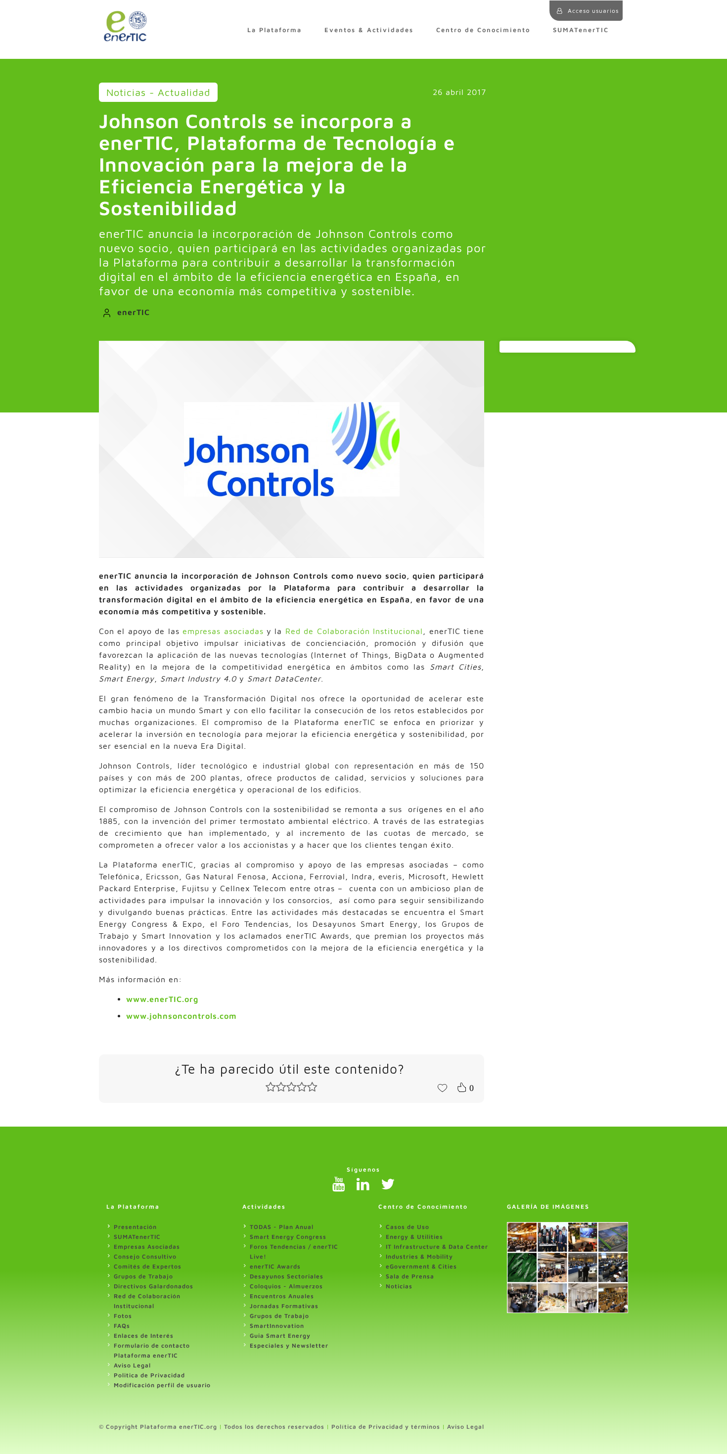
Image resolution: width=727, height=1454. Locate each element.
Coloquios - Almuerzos (286, 1286)
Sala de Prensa (410, 1276)
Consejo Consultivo (145, 1256)
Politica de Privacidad (149, 1375)
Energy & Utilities (414, 1236)
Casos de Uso (407, 1226)
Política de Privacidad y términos (385, 1426)
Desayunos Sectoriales (286, 1276)
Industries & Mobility (419, 1256)
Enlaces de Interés (144, 1335)
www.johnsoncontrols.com (181, 1015)
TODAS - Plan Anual (282, 1226)
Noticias (399, 1286)
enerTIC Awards (275, 1266)
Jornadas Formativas (284, 1306)
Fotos (123, 1315)
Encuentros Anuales (282, 1296)
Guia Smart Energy (280, 1335)
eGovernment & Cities (421, 1266)
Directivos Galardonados (153, 1286)
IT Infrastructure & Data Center (437, 1246)
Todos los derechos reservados (274, 1426)
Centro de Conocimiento (483, 30)
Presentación (135, 1226)
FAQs (122, 1325)
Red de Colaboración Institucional (354, 631)
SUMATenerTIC (581, 30)
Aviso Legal (132, 1365)
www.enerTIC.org (162, 999)
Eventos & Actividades (368, 30)
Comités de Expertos (148, 1266)
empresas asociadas (222, 631)
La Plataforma (274, 30)
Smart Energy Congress (288, 1236)
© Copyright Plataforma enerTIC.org (158, 1426)
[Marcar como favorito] (442, 1087)
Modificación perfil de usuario (162, 1385)
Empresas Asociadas (147, 1246)
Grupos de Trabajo (143, 1276)
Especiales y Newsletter (289, 1345)
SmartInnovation (277, 1325)
